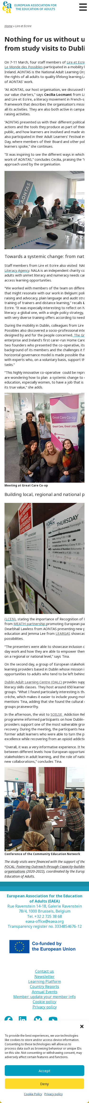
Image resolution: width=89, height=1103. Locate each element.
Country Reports (44, 986)
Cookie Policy (33, 1094)
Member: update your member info (44, 996)
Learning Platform (44, 981)
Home (8, 26)
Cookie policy (44, 1001)
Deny (44, 1083)
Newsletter (44, 976)
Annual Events (44, 991)
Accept (44, 1070)
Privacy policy (53, 1094)
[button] (82, 1026)
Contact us (44, 971)
